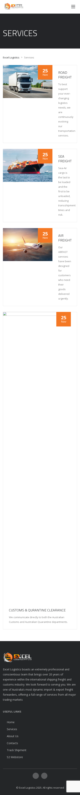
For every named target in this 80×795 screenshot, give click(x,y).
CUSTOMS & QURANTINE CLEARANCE (37, 610)
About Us (12, 736)
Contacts (12, 743)
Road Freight (65, 75)
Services (12, 729)
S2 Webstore (15, 757)
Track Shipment (16, 750)
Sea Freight (65, 159)
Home (11, 722)
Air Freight (65, 238)
